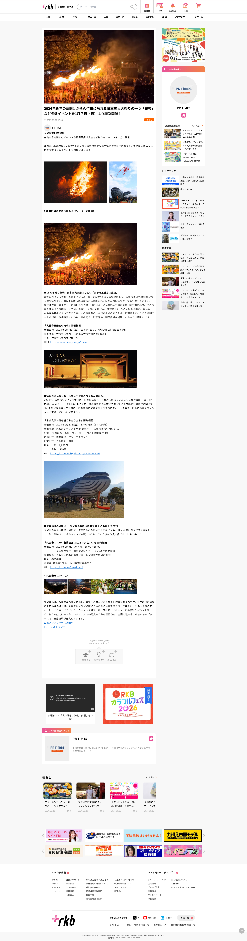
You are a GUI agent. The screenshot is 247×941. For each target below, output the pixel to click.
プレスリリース (155, 895)
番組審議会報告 (93, 887)
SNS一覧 (185, 917)
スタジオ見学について (124, 887)
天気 (106, 16)
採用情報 (70, 891)
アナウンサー (181, 16)
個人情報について (179, 879)
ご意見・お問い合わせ (124, 879)
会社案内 (70, 895)
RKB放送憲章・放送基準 (97, 879)
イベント (76, 16)
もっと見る (150, 777)
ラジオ (61, 16)
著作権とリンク (160, 925)
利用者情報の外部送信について (183, 925)
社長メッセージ (73, 879)
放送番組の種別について (97, 883)
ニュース (92, 16)
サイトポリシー (116, 925)
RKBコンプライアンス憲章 (183, 887)
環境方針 (90, 895)
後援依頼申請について (124, 883)
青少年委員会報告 (94, 898)
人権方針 (175, 883)
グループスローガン (157, 879)
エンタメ (150, 16)
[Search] (132, 7)
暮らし (135, 16)
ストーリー (71, 887)
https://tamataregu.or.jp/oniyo (69, 342)
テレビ (47, 16)
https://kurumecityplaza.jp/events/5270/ (75, 453)
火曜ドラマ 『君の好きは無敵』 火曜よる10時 (70, 717)
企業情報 (152, 883)
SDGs (164, 16)
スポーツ (120, 16)
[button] (43, 835)
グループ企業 (154, 887)
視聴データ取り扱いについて (138, 925)
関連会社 (118, 891)
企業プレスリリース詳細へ (58, 622)
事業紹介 (70, 883)
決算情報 (152, 898)
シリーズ (199, 16)
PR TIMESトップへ (54, 626)
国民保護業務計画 (94, 891)
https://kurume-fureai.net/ (66, 567)
